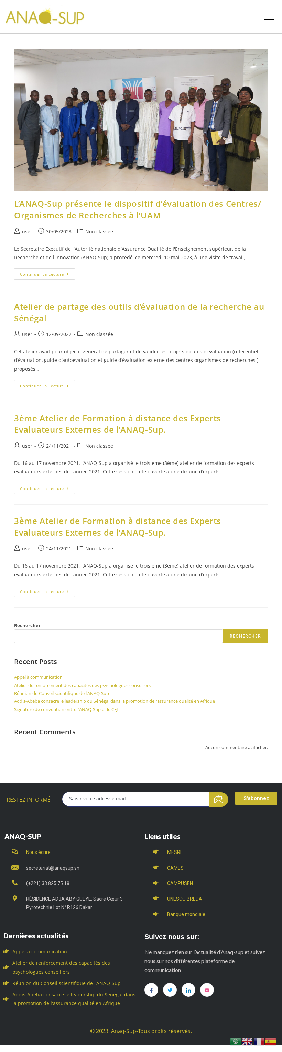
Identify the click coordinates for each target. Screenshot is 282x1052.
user (27, 231)
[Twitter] (170, 990)
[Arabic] (236, 1041)
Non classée (99, 231)
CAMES (175, 868)
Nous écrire (38, 852)
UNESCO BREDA (184, 899)
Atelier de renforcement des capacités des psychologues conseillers (82, 685)
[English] (247, 1041)
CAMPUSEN (180, 883)
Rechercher (27, 625)
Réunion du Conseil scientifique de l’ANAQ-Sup (61, 693)
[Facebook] (151, 990)
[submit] (218, 799)
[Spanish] (271, 1041)
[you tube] (207, 990)
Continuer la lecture (47, 272)
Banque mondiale (186, 914)
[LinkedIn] (188, 990)
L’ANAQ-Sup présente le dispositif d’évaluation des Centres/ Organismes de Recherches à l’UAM (137, 209)
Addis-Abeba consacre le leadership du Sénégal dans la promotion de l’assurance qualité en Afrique (114, 701)
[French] (259, 1041)
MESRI (174, 852)
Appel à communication (38, 677)
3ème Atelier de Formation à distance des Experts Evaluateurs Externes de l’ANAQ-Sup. (117, 423)
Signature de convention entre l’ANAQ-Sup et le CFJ (66, 709)
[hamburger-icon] (269, 17)
